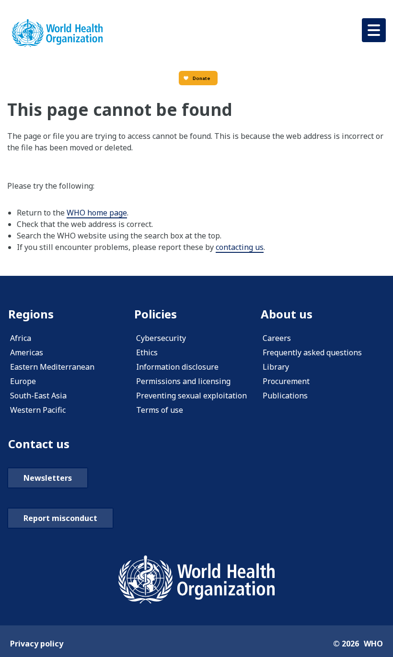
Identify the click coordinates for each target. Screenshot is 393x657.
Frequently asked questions (312, 352)
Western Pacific (38, 410)
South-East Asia (38, 395)
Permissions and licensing (183, 381)
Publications (285, 395)
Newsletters (47, 478)
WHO (373, 643)
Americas (26, 352)
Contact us (38, 444)
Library (276, 367)
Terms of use (159, 410)
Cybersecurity (161, 338)
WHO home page (97, 212)
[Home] (57, 33)
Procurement (286, 381)
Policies (155, 314)
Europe (23, 381)
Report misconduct (60, 518)
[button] (374, 30)
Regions (31, 314)
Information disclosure (177, 367)
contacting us (240, 247)
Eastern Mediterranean (52, 367)
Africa (20, 338)
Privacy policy (36, 643)
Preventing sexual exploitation (191, 395)
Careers (277, 338)
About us (286, 314)
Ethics (147, 352)
